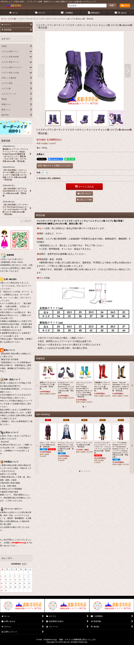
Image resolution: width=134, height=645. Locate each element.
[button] (41, 70)
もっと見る (25, 221)
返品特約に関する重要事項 (50, 178)
